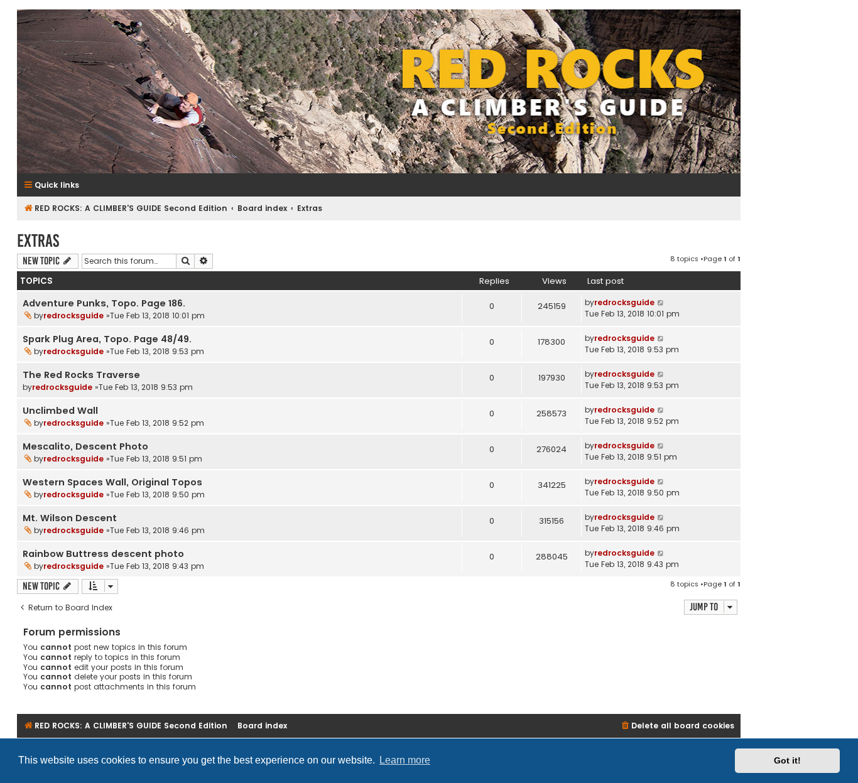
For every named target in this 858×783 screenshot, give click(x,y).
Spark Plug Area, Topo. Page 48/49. (107, 339)
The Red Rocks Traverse (81, 375)
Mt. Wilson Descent (70, 518)
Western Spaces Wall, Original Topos (112, 482)
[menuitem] (677, 726)
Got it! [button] (787, 760)
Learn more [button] (404, 760)
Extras (38, 241)
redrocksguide (73, 315)
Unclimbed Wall (60, 410)
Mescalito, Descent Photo (85, 446)
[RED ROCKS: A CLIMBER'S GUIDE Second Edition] (379, 91)
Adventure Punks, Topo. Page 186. (104, 303)
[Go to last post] (661, 302)
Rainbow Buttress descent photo (103, 554)
